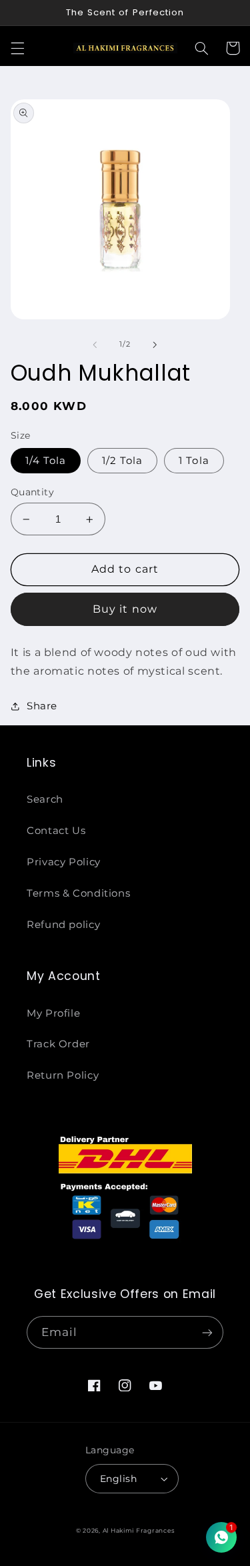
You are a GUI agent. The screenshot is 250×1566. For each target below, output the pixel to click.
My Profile (53, 1013)
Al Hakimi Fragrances (139, 1530)
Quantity (32, 492)
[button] (17, 48)
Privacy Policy (64, 862)
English (118, 1478)
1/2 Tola (122, 461)
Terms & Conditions (78, 893)
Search (45, 799)
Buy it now (125, 609)
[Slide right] (155, 344)
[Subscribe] (207, 1332)
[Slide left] (94, 344)
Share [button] (42, 706)
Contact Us (56, 831)
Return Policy (63, 1075)
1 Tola (194, 461)
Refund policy (63, 925)
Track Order (58, 1044)
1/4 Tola (45, 461)
